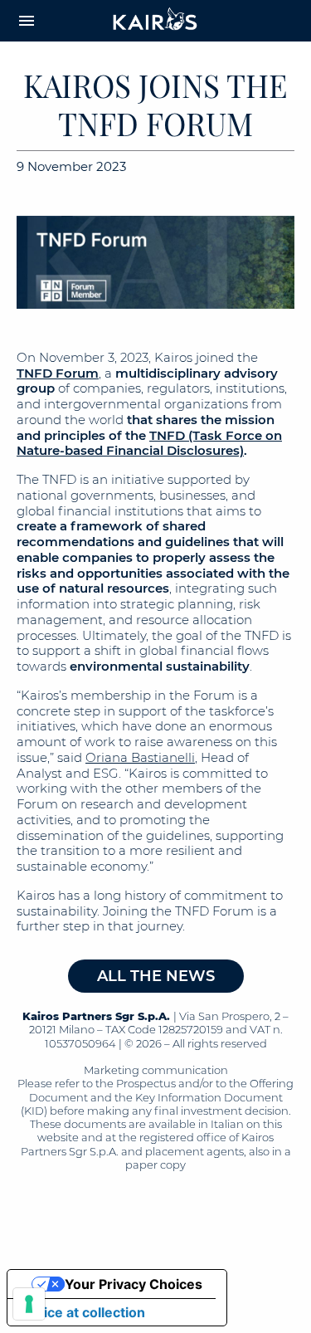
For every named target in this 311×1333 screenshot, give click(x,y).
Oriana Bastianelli (140, 757)
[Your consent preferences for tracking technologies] (29, 1304)
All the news (156, 976)
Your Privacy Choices (133, 1284)
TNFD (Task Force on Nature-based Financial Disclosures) (149, 443)
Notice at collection (83, 1312)
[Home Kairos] (156, 21)
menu (26, 21)
